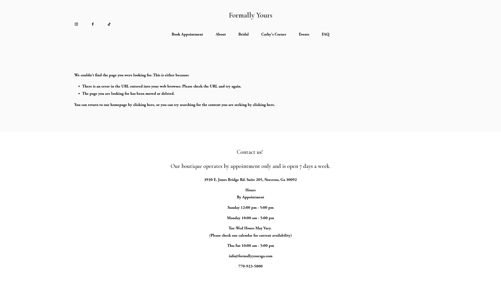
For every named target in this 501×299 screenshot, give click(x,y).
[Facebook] (93, 24)
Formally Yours (250, 15)
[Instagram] (76, 24)
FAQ (325, 34)
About (221, 34)
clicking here (143, 104)
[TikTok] (109, 24)
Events (304, 34)
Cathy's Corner (273, 34)
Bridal (243, 34)
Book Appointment (187, 34)
